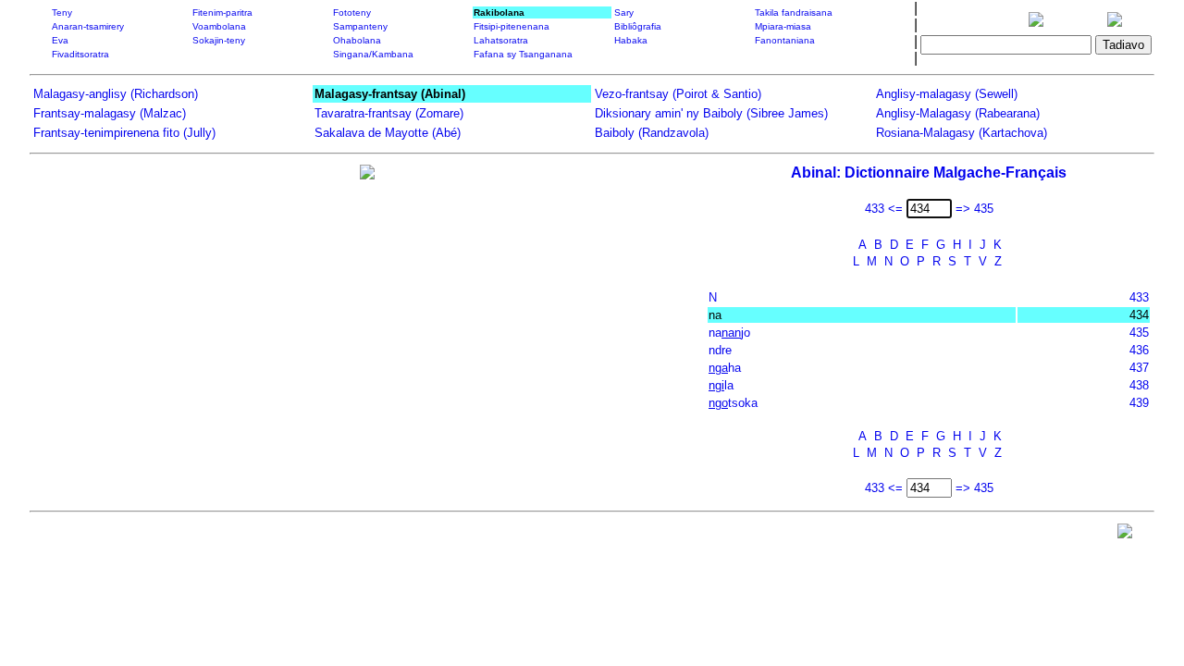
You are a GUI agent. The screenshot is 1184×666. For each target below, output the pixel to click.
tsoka (733, 403)
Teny (62, 12)
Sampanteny (360, 26)
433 (1139, 297)
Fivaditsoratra (80, 54)
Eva (60, 40)
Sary (624, 12)
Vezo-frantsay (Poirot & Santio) (678, 94)
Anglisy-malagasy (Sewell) (947, 94)
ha (725, 368)
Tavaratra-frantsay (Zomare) (388, 113)
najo (729, 332)
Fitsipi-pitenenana (511, 26)
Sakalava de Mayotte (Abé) (387, 133)
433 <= (884, 209)
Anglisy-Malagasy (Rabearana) (958, 113)
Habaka (631, 40)
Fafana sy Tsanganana (523, 54)
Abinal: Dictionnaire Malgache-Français (929, 172)
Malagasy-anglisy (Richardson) (115, 94)
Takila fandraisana (793, 12)
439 (1139, 403)
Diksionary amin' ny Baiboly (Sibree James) (711, 113)
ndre (720, 350)
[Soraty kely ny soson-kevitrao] (1124, 535)
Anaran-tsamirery (88, 26)
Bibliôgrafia (637, 26)
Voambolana (219, 26)
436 (1139, 350)
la (721, 385)
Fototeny (352, 12)
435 (1139, 332)
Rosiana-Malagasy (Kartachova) (961, 133)
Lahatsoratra (501, 40)
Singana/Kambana (373, 54)
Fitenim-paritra (222, 12)
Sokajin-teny (218, 40)
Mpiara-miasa (783, 26)
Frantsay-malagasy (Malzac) (109, 113)
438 (1139, 385)
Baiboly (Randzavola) (652, 133)
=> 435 (974, 209)
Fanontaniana (785, 40)
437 (1139, 368)
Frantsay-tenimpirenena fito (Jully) (124, 133)
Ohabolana (357, 40)
